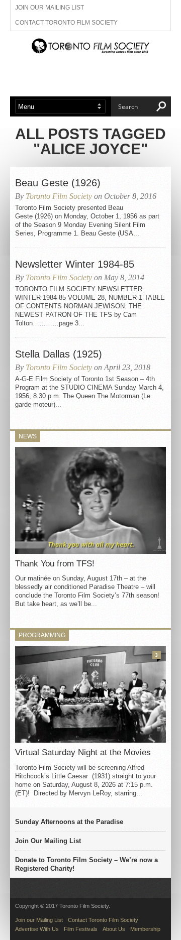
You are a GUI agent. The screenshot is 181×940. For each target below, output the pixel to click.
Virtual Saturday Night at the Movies (83, 752)
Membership (145, 929)
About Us (114, 929)
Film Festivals (81, 929)
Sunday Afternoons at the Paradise (69, 822)
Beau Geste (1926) (58, 182)
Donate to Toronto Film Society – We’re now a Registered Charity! (86, 864)
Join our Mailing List (49, 7)
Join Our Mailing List (48, 841)
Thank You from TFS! (55, 563)
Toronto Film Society (59, 196)
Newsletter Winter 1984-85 (74, 264)
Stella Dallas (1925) (58, 354)
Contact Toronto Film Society (66, 22)
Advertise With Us (37, 929)
